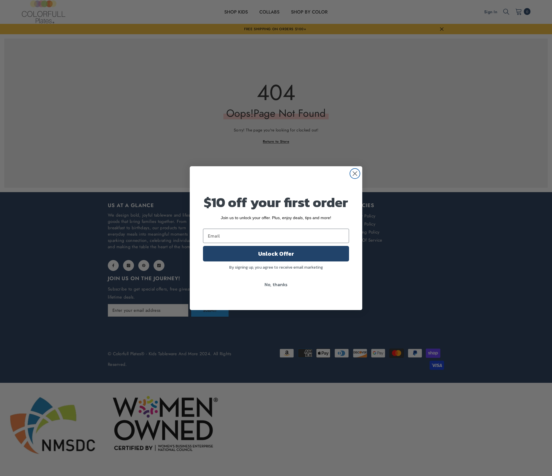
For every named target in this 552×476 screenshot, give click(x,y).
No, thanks (276, 284)
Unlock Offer (276, 253)
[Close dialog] (355, 174)
